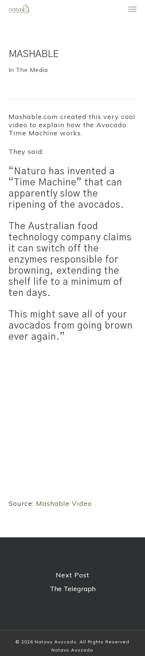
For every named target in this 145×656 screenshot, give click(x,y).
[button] (132, 9)
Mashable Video (64, 503)
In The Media (28, 69)
